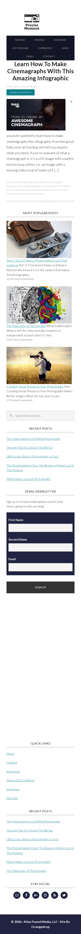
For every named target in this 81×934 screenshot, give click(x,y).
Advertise (12, 789)
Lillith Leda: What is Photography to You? (32, 456)
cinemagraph (32, 186)
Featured (39, 182)
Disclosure (13, 771)
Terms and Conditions (20, 780)
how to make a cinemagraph (32, 189)
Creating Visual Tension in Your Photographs (34, 386)
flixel (10, 189)
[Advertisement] (35, 661)
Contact (11, 762)
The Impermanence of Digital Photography (33, 438)
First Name (15, 520)
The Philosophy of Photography (26, 326)
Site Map (12, 798)
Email (12, 559)
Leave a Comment (20, 92)
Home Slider (54, 182)
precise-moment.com (50, 28)
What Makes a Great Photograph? (28, 479)
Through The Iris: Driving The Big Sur (29, 447)
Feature (28, 182)
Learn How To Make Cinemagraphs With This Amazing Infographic (40, 71)
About (10, 753)
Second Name (17, 539)
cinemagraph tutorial (56, 186)
